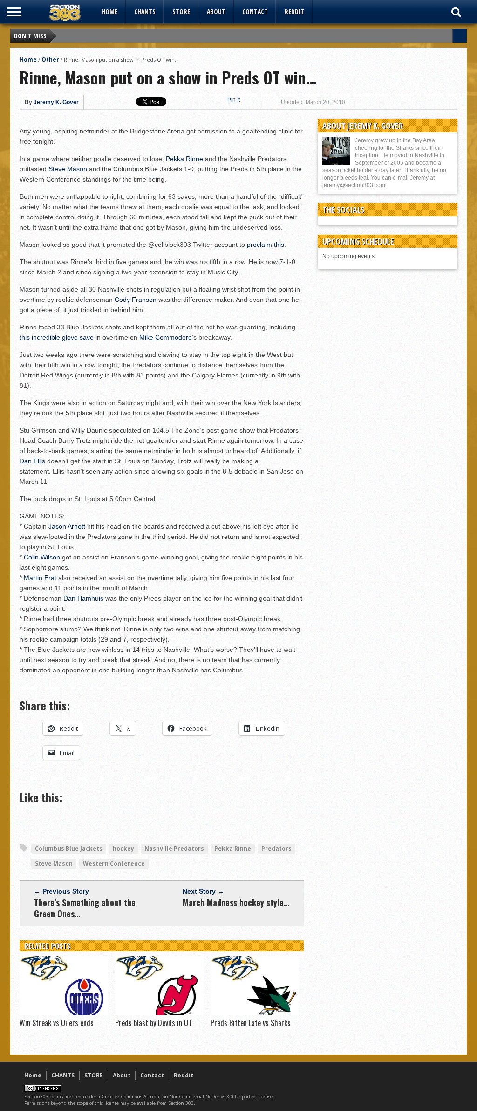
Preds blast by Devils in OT (153, 1022)
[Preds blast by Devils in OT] (159, 1013)
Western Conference (114, 863)
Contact (255, 11)
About (216, 11)
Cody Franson (136, 299)
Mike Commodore (165, 337)
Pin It (233, 100)
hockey (123, 848)
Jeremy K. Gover (56, 102)
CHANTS (145, 11)
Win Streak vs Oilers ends (57, 1022)
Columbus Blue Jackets (68, 848)
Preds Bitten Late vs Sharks (251, 1022)
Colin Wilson (42, 557)
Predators (276, 848)
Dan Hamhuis (83, 598)
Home (109, 11)
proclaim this (265, 244)
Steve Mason (67, 169)
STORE (181, 11)
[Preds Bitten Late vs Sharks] (255, 1013)
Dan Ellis (32, 461)
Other (50, 59)
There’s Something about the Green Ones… (85, 908)
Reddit (294, 11)
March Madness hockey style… (236, 902)
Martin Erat (40, 577)
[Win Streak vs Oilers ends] (64, 1013)
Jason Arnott (66, 526)
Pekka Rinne (184, 158)
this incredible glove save (57, 337)
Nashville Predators (174, 848)
